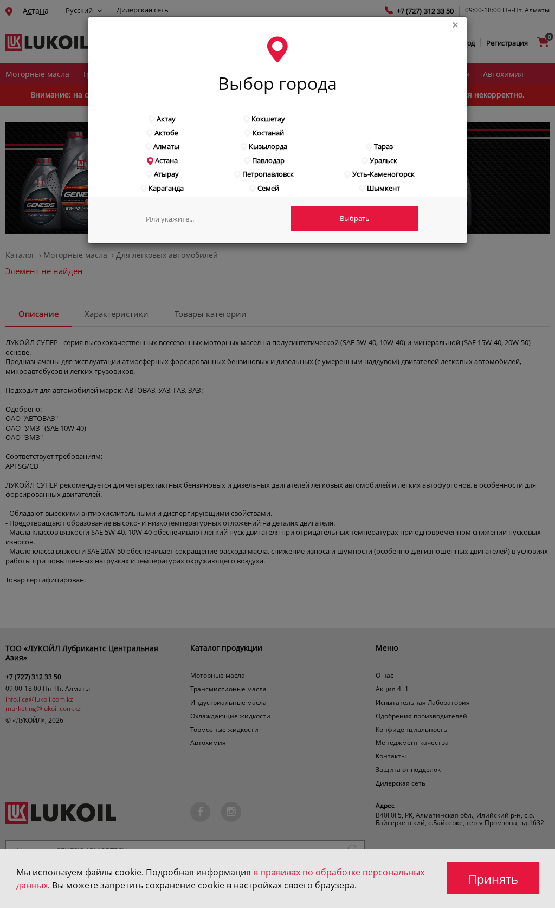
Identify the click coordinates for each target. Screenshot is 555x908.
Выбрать (355, 218)
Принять (493, 879)
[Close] (460, 23)
